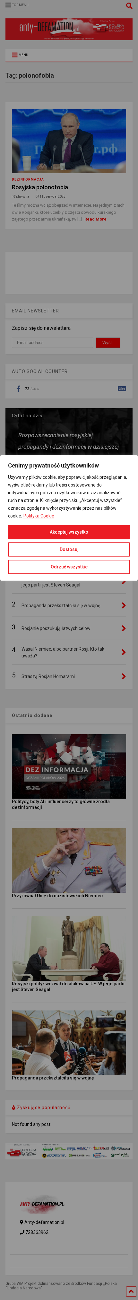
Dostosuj (69, 549)
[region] (69, 780)
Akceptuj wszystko (69, 532)
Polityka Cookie (38, 515)
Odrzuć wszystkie (69, 566)
